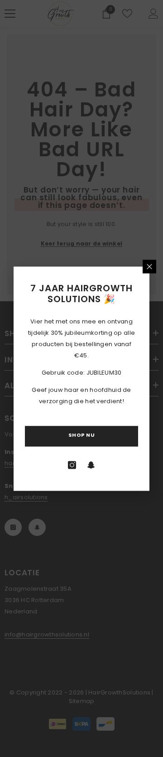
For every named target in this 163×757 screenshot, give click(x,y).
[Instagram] (72, 464)
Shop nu (81, 434)
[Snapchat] (91, 464)
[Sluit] (149, 266)
